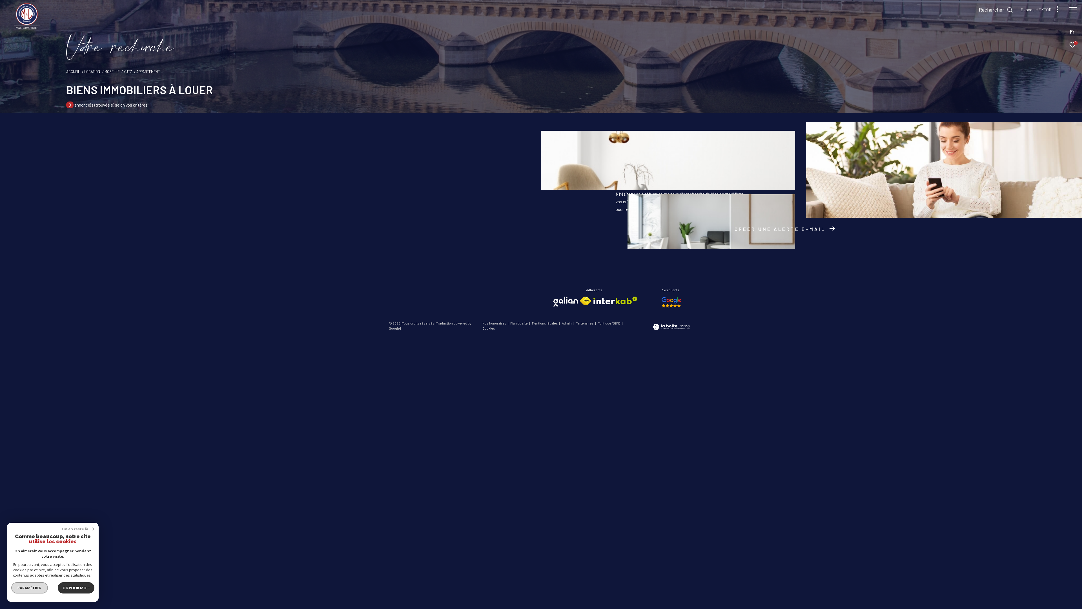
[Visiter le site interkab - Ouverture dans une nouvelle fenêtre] (615, 300)
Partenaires (585, 323)
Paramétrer (30, 587)
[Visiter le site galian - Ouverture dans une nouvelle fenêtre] (565, 301)
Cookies (488, 328)
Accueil (73, 72)
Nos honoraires (494, 323)
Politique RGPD (609, 323)
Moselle (112, 72)
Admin (567, 323)
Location (92, 72)
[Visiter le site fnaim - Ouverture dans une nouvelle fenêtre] (585, 301)
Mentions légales (545, 323)
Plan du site (519, 323)
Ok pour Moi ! (76, 587)
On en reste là (75, 529)
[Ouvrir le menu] (1073, 10)
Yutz (128, 72)
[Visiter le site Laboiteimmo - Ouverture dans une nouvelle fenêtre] (671, 327)
